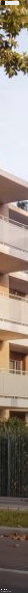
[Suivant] (25, 590)
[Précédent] (21, 590)
